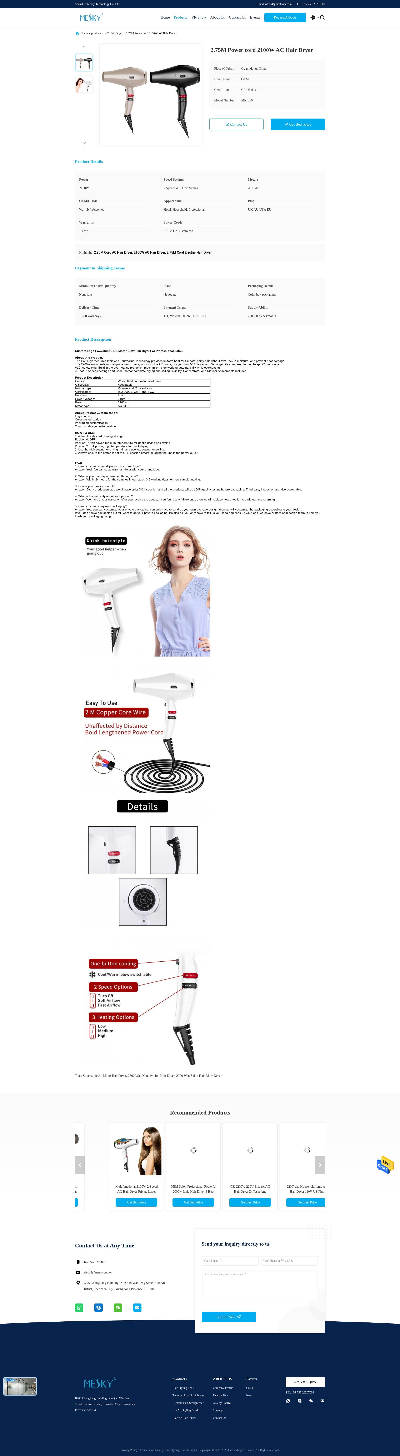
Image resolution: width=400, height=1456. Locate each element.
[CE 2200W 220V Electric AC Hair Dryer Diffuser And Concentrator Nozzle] (228, 1150)
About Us (217, 17)
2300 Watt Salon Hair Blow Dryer (198, 1075)
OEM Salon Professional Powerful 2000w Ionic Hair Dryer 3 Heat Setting (171, 1191)
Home (165, 17)
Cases (249, 1388)
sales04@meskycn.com (97, 1272)
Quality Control (222, 1403)
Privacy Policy (129, 1450)
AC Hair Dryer (113, 33)
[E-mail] (142, 1310)
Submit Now (227, 1317)
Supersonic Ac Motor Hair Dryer (104, 1075)
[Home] (91, 17)
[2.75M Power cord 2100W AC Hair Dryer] (151, 95)
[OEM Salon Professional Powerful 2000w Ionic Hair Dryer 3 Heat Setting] (171, 1150)
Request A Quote (285, 17)
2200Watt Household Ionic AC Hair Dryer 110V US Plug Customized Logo (285, 1191)
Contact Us (237, 17)
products (96, 33)
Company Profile (223, 1388)
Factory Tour (220, 1395)
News (249, 1395)
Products (180, 17)
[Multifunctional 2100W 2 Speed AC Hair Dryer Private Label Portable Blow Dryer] (115, 1150)
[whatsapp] (84, 1310)
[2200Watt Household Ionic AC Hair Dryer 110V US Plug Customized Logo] (285, 1150)
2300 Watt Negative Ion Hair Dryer (151, 1075)
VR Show (198, 17)
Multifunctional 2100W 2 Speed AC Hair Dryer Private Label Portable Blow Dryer (115, 1191)
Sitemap (217, 1410)
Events (255, 17)
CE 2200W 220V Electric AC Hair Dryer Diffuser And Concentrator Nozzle (228, 1191)
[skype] (104, 1310)
